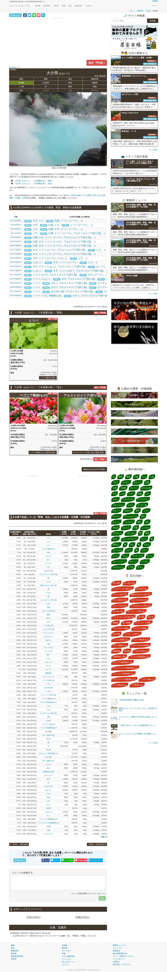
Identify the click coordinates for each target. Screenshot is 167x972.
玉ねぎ (48, 720)
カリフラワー (48, 834)
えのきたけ (117, 533)
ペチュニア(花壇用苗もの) (48, 819)
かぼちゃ (48, 640)
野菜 (70, 83)
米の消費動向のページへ (134, 459)
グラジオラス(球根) (121, 628)
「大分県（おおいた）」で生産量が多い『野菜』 (33, 181)
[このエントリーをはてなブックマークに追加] (43, 15)
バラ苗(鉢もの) (137, 685)
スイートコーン (48, 633)
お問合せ (116, 962)
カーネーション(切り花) (48, 713)
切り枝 (48, 739)
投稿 (102, 898)
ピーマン (94, 90)
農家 (63, 6)
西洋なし (116, 545)
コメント (65, 964)
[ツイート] (29, 15)
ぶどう (48, 622)
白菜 (48, 552)
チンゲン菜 (48, 651)
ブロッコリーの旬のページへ (134, 423)
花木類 (48, 808)
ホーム (132, 11)
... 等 (54, 221)
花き (21, 90)
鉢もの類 (48, 757)
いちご (48, 658)
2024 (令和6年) (15, 221)
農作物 (37, 6)
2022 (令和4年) (15, 229)
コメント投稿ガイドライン (124, 956)
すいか (48, 666)
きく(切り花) (48, 626)
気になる (17, 15)
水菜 (48, 830)
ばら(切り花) (48, 571)
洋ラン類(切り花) (48, 735)
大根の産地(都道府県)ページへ (134, 413)
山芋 (48, 801)
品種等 (64, 945)
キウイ (48, 582)
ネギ (48, 538)
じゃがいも (48, 812)
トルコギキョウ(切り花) (48, 600)
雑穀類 (94, 83)
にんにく (48, 556)
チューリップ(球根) (143, 623)
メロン (48, 710)
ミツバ (46, 90)
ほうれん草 (48, 786)
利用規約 (116, 951)
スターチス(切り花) (48, 611)
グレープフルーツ (129, 539)
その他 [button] (88, 6)
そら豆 (48, 794)
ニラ (70, 90)
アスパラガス (48, 647)
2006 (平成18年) (16, 295)
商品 (70, 6)
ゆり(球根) (126, 623)
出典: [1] (104, 837)
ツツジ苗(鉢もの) (120, 685)
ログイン (155, 6)
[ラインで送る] (34, 15)
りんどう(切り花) (48, 629)
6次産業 (46, 83)
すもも (48, 593)
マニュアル (66, 959)
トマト (48, 684)
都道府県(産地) (17, 956)
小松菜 (48, 826)
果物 (95, 86)
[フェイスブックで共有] (25, 15)
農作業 (64, 948)
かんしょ (116, 522)
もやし (140, 567)
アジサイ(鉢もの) (147, 679)
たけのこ (126, 482)
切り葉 (48, 750)
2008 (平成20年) (16, 287)
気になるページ (68, 962)
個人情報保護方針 (120, 953)
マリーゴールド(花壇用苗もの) (48, 823)
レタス (48, 691)
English (155, 1)
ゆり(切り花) (48, 688)
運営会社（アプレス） (122, 964)
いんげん (48, 764)
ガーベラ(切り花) (48, 680)
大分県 (148, 11)
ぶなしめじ (130, 533)
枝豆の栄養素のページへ (134, 404)
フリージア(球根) (140, 628)
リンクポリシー (119, 959)
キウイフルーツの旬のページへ (134, 450)
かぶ (48, 815)
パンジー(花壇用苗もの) (48, 728)
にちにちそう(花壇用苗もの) (48, 753)
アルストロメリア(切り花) (48, 574)
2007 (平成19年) (16, 291)
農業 (21, 79)
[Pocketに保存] (38, 15)
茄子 (48, 779)
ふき (48, 706)
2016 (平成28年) (16, 254)
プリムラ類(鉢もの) (48, 699)
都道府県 (47, 6)
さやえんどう (48, 636)
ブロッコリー (48, 775)
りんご (48, 805)
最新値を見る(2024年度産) (94, 469)
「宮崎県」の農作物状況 (96, 844)
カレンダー (66, 951)
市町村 (56, 6)
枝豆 (48, 768)
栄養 (63, 953)
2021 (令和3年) (15, 233)
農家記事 (78, 6)
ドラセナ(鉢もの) (141, 651)
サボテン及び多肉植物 (140, 645)
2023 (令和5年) (15, 225)
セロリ (48, 560)
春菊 (48, 797)
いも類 (21, 86)
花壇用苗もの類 (48, 772)
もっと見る (153, 150)
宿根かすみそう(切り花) (48, 585)
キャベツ (48, 669)
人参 (48, 644)
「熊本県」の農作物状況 (19, 844)
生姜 (48, 607)
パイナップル (137, 556)
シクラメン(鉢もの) (48, 724)
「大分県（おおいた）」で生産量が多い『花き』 (33, 183)
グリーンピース (48, 677)
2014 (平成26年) (16, 262)
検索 (153, 21)
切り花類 (48, 731)
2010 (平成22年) (16, 279)
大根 (48, 717)
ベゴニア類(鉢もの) (48, 549)
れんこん (48, 662)
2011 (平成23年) (16, 275)
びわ (48, 567)
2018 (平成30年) (16, 245)
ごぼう (48, 604)
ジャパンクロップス (19, 5)
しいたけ (145, 528)
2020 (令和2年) (15, 237)
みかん (48, 618)
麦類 (70, 86)
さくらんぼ (117, 550)
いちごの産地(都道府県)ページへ (134, 441)
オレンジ (133, 561)
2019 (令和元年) (15, 241)
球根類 (115, 623)
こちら (103, 893)
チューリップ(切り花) (48, 695)
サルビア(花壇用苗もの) (48, 702)
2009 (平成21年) (16, 283)
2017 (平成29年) (16, 250)
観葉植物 (48, 673)
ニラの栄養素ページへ (134, 432)
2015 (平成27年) (16, 258)
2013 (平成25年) (16, 266)
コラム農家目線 (68, 956)
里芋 (48, 655)
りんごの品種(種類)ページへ (134, 395)
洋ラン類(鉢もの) (48, 761)
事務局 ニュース (119, 945)
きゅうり (48, 790)
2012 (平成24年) (16, 271)
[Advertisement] (58, 38)
